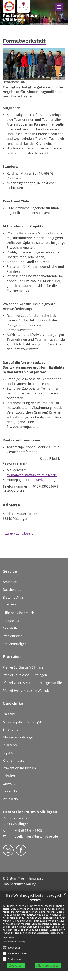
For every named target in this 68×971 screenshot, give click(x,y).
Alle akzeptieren (47, 965)
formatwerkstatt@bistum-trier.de (32, 475)
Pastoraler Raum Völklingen (30, 812)
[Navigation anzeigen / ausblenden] (59, 7)
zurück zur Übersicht (20, 533)
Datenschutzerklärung (49, 932)
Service (10, 571)
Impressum (8, 937)
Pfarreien (12, 656)
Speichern (16, 965)
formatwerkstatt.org (40, 479)
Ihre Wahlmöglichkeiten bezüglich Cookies (34, 897)
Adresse (11, 505)
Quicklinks (13, 703)
